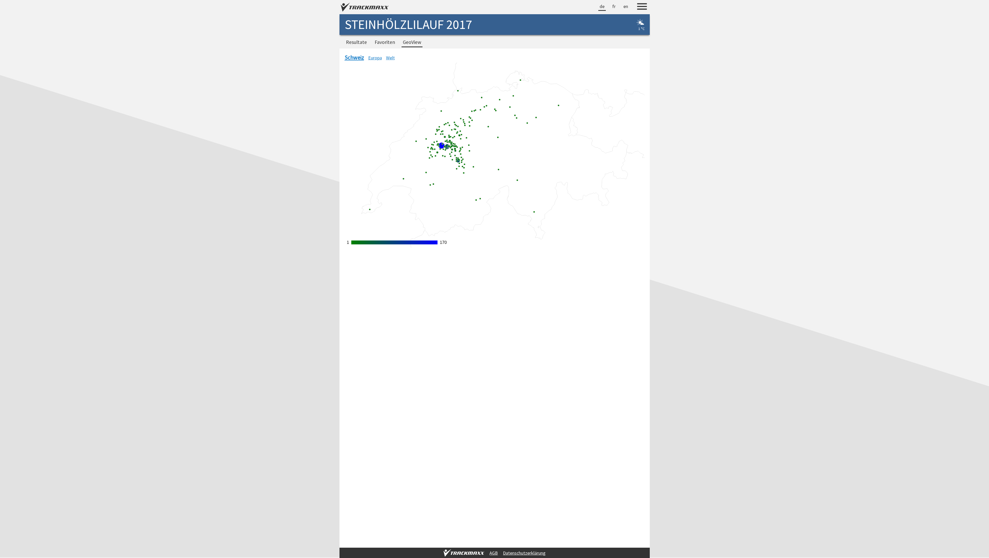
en (625, 6)
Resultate (356, 42)
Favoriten (385, 42)
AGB (493, 553)
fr (614, 6)
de (602, 6)
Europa (375, 58)
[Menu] (642, 7)
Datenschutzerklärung (524, 553)
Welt (390, 58)
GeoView (412, 42)
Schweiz (354, 57)
